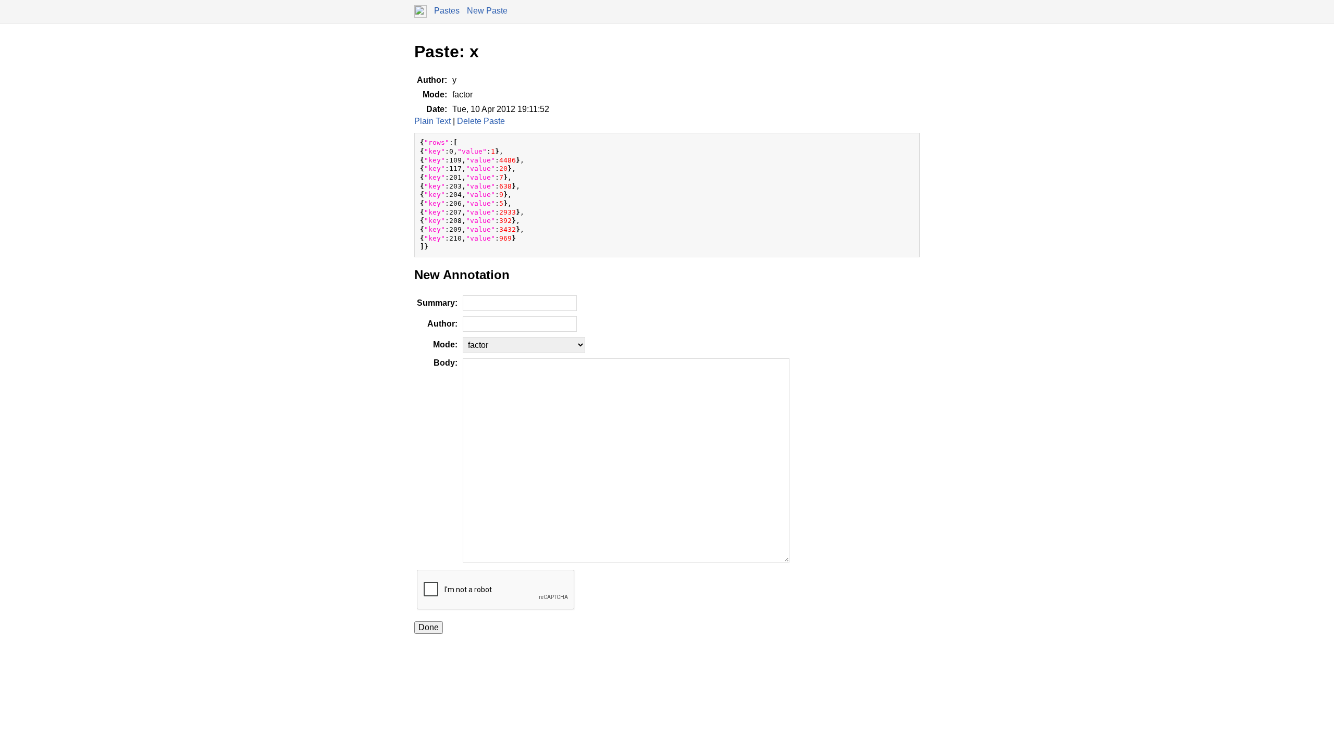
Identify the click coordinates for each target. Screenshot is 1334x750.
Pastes (447, 10)
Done (428, 627)
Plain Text (432, 121)
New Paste (487, 10)
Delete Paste (481, 121)
